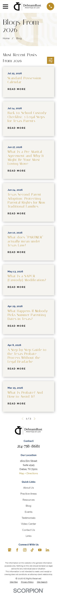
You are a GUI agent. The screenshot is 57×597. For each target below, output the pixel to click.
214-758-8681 (28, 446)
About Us (28, 487)
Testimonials (28, 517)
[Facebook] (17, 550)
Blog (28, 505)
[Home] (27, 6)
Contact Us (28, 530)
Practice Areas (28, 493)
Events (28, 512)
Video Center (28, 523)
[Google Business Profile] (9, 550)
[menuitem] (14, 582)
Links (28, 536)
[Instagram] (24, 550)
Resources (29, 499)
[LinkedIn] (47, 550)
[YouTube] (39, 550)
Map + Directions (28, 473)
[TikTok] (32, 550)
